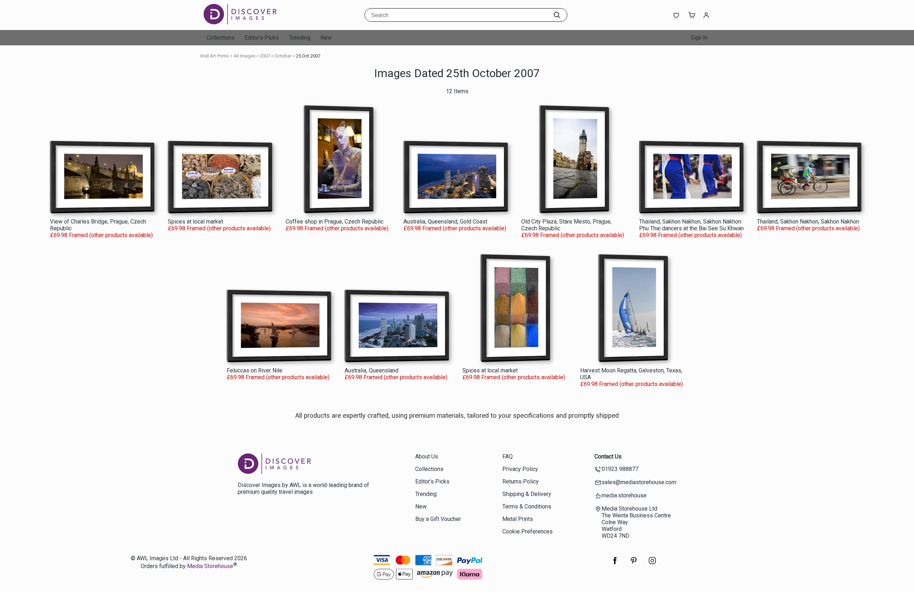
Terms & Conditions (526, 506)
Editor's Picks (262, 37)
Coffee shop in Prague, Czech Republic (334, 221)
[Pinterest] (633, 564)
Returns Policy (520, 481)
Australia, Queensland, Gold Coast (445, 221)
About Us (426, 456)
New (326, 37)
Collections (220, 37)
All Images (244, 56)
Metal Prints (517, 519)
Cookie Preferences (527, 531)
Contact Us (608, 456)
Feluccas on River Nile (254, 370)
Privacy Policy (520, 469)
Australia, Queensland (371, 370)
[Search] (557, 15)
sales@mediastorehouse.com (639, 482)
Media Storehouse (210, 566)
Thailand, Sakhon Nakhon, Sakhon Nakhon (808, 221)
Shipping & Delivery (526, 494)
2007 (265, 56)
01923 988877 (620, 469)
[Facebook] (615, 564)
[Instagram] (652, 564)
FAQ (507, 456)
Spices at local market (195, 221)
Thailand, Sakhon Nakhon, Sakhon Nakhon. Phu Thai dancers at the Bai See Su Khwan (691, 225)
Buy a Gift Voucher (438, 519)
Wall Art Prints (214, 56)
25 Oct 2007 (308, 56)
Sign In (699, 37)
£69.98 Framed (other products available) (101, 235)
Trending (299, 37)
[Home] (248, 23)
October (283, 56)
